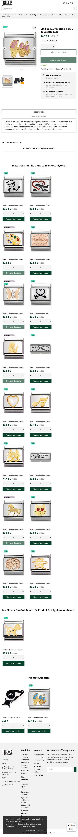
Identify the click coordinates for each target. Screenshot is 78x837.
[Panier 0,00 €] (71, 3)
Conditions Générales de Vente (25, 792)
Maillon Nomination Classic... (40, 205)
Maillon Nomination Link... (39, 313)
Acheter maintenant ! (58, 60)
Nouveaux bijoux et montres (25, 765)
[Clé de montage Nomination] (21, 690)
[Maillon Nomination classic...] (21, 178)
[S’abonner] (75, 769)
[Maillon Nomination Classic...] (48, 178)
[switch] (71, 829)
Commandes (39, 760)
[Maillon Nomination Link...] (48, 286)
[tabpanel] (19, 48)
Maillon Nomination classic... (13, 205)
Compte (38, 750)
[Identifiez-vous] (64, 3)
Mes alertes (38, 775)
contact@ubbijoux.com (12, 781)
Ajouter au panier (58, 52)
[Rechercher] (74, 8)
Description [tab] (39, 112)
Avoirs (36, 763)
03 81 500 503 (8, 785)
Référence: (45, 40)
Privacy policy (31, 831)
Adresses (37, 766)
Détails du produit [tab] (39, 116)
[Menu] (75, 824)
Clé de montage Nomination (12, 717)
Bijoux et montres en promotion (25, 757)
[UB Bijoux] (11, 3)
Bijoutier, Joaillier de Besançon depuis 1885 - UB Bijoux (25, 802)
